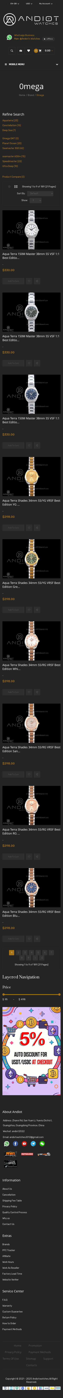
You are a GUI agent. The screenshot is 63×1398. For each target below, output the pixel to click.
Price (6, 987)
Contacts (31, 1365)
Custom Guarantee (12, 1311)
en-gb (13, 3)
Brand (31, 95)
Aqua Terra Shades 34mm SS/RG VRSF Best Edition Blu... (31, 914)
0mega (40, 95)
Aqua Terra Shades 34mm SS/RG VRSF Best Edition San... (31, 749)
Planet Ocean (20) (11, 143)
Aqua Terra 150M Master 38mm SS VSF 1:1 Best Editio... (30, 256)
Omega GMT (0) (10, 138)
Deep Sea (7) (9, 130)
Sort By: (21, 193)
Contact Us (8, 1224)
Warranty (7, 1305)
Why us (6, 1218)
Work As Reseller (10, 1268)
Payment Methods (12, 1329)
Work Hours (8, 1262)
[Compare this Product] (37, 281)
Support (48, 1358)
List (16, 186)
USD (28, 3)
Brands (6, 1244)
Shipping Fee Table (12, 1200)
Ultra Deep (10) (10, 166)
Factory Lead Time (12, 1273)
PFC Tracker (8, 1250)
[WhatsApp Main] (10, 37)
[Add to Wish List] (29, 281)
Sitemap (31, 1358)
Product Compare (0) (13, 176)
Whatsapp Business (24, 35)
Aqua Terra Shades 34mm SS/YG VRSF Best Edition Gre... (31, 585)
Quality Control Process (14, 1212)
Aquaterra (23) (10, 120)
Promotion (35, 1345)
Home (22, 95)
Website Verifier (10, 1279)
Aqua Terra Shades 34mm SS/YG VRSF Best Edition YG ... (31, 502)
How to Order (9, 1323)
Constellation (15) (11, 125)
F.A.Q (4, 1300)
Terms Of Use (11, 1358)
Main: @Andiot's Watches (27, 38)
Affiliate (6, 1256)
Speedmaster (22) (12, 161)
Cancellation (9, 1194)
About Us (7, 1189)
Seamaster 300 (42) (13, 148)
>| (42, 957)
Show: (24, 200)
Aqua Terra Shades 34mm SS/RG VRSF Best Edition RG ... (31, 831)
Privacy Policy (9, 1206)
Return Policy (9, 1317)
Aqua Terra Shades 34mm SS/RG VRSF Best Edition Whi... (31, 667)
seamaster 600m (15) (13, 156)
